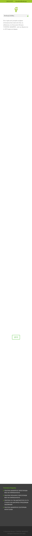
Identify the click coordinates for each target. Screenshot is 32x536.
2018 (16, 253)
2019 (16, 225)
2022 (16, 141)
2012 (16, 421)
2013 (16, 393)
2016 (16, 309)
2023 (16, 114)
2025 (16, 58)
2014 (16, 365)
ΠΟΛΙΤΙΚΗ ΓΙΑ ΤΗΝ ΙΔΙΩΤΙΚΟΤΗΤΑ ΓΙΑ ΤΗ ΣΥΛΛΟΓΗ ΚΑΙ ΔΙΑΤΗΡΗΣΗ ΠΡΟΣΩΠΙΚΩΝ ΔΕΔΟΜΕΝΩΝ (16, 502)
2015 (16, 337)
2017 (16, 281)
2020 (16, 198)
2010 (16, 476)
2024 (16, 86)
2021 (16, 170)
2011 (16, 449)
